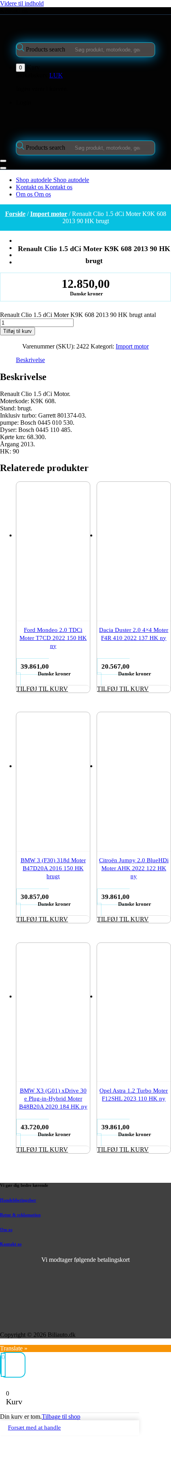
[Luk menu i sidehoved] (3, 168)
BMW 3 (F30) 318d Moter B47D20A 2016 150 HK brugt (53, 868)
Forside (15, 213)
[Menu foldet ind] (3, 161)
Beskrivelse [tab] (30, 359)
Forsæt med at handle (34, 1427)
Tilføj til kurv (17, 331)
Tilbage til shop (61, 1416)
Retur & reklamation (20, 1214)
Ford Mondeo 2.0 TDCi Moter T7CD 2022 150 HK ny (53, 638)
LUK (56, 75)
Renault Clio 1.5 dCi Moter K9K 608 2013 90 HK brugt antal (78, 314)
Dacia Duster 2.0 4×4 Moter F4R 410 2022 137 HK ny (133, 634)
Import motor (48, 213)
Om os (6, 1229)
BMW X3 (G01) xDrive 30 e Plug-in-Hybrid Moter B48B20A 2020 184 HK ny (53, 1098)
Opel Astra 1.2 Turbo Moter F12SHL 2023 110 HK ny (133, 1094)
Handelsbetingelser (18, 1200)
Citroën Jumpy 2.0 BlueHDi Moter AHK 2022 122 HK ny (134, 868)
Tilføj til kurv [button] (42, 688)
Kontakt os (13, 10)
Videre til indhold (22, 3)
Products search (46, 49)
